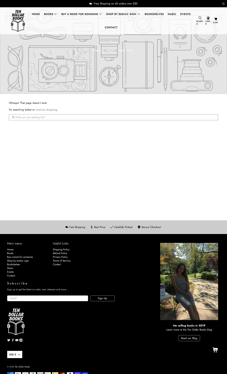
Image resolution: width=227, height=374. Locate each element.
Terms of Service (61, 260)
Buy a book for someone (79, 14)
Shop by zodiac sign (121, 14)
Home (36, 14)
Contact (111, 27)
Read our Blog (189, 338)
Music (172, 14)
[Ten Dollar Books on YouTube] (16, 341)
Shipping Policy (61, 249)
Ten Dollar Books (22, 366)
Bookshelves (154, 14)
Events (185, 14)
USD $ (12, 354)
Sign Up (102, 298)
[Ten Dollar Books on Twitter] (8, 341)
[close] (223, 4)
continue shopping (46, 110)
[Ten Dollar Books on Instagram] (21, 341)
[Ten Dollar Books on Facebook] (12, 341)
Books (48, 14)
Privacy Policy (60, 257)
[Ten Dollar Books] (18, 21)
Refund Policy (60, 253)
